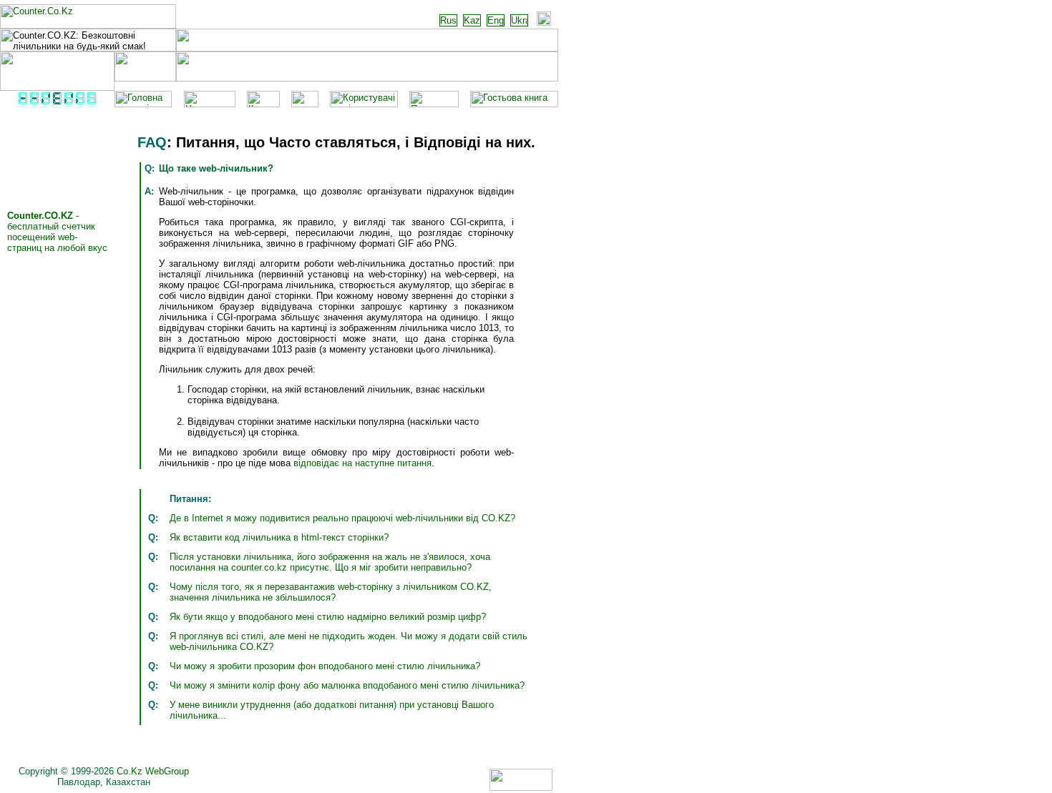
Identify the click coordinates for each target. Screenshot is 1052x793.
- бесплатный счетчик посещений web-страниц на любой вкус (57, 231)
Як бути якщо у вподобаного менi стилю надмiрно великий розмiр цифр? (328, 616)
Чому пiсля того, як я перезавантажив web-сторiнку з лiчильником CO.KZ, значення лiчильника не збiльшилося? (331, 592)
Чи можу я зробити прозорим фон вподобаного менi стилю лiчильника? (325, 666)
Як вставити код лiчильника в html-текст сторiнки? (279, 537)
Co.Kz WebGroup (153, 771)
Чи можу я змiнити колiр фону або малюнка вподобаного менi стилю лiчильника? (347, 685)
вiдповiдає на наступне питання (362, 463)
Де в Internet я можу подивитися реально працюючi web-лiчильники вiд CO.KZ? (342, 518)
